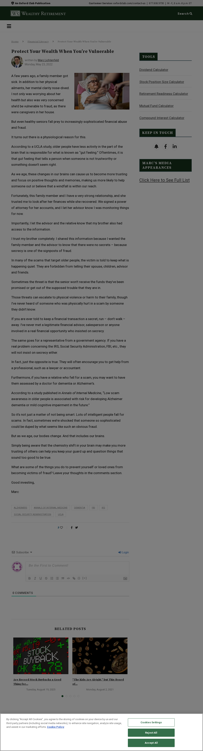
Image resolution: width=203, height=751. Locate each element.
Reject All (151, 732)
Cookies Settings (151, 722)
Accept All (151, 742)
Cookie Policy (55, 726)
